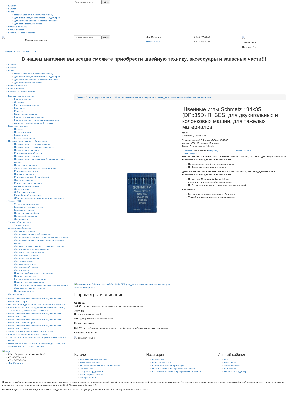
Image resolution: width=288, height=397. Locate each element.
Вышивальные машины (25, 113)
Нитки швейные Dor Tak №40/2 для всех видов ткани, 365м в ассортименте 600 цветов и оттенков (38, 345)
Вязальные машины (18, 125)
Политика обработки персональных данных (173, 368)
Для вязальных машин (25, 263)
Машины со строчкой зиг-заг (28, 152)
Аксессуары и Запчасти (19, 227)
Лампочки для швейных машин (29, 287)
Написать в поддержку (235, 371)
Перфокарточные (23, 131)
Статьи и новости (16, 29)
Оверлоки (19, 101)
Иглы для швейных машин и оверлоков (33, 272)
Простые (18, 128)
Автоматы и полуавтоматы (27, 185)
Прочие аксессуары (24, 290)
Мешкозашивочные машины (28, 182)
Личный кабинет (232, 365)
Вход (226, 359)
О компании (158, 359)
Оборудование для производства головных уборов (39, 197)
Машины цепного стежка (26, 170)
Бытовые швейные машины (21, 95)
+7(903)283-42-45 (11, 51)
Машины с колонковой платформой (32, 176)
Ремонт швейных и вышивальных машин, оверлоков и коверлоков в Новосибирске (35, 321)
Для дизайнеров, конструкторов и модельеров (37, 17)
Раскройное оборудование (27, 194)
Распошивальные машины (27, 104)
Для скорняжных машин (26, 254)
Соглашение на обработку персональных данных (176, 371)
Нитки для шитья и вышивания (29, 281)
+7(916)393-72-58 (29, 51)
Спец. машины (21, 188)
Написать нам (153, 41)
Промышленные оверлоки (27, 155)
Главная (12, 5)
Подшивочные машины (25, 164)
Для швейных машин (24, 230)
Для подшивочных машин (26, 257)
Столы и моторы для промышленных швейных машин (41, 284)
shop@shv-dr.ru (15, 363)
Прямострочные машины (26, 149)
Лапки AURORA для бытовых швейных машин (31, 331)
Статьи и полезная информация (168, 365)
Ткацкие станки (21, 224)
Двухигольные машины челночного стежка (35, 167)
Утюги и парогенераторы (26, 203)
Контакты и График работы (21, 32)
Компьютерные (21, 134)
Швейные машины (23, 98)
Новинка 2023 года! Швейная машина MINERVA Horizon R (36, 304)
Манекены (19, 110)
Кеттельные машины (24, 137)
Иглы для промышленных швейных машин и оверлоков (185, 97)
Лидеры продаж (16, 293)
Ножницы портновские (25, 275)
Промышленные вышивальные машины (34, 146)
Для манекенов (21, 269)
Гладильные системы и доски (28, 206)
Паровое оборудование (26, 215)
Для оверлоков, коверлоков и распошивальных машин (41, 236)
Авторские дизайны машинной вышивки (33, 122)
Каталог (12, 8)
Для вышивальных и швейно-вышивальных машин (39, 245)
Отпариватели (21, 218)
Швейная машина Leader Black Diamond (28, 334)
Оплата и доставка (17, 26)
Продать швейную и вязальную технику (33, 14)
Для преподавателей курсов (28, 23)
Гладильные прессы (24, 209)
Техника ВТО (14, 200)
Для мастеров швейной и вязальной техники (36, 20)
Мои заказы (230, 368)
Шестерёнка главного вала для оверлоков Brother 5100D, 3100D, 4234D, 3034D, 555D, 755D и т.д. (36, 309)
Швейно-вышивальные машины (29, 116)
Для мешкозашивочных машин (29, 251)
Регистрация (230, 362)
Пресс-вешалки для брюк (26, 212)
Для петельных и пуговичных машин (32, 248)
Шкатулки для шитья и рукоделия (30, 278)
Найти (106, 2)
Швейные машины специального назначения (36, 119)
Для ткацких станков (24, 260)
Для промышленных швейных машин (32, 233)
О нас (11, 11)
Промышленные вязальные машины (32, 143)
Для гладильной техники (26, 266)
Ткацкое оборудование (19, 221)
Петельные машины (24, 173)
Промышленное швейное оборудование (28, 140)
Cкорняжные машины (25, 179)
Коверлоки (19, 107)
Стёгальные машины (24, 191)
